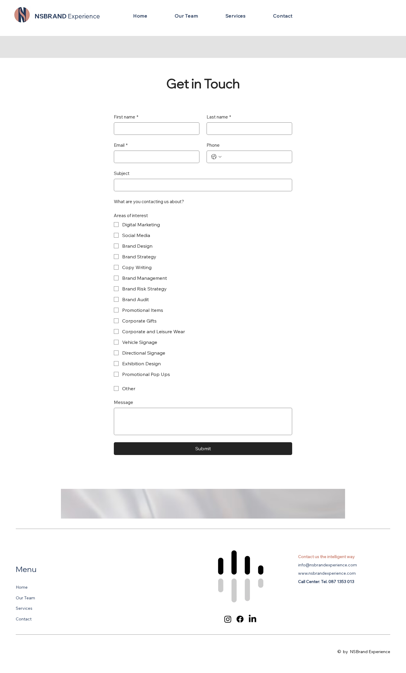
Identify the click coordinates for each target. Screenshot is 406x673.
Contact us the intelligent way (326, 556)
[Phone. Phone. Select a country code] (216, 156)
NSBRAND (67, 16)
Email (121, 145)
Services (24, 608)
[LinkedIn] (252, 619)
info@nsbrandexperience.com (327, 565)
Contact (24, 619)
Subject (122, 173)
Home (22, 587)
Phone (213, 145)
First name (126, 117)
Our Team (25, 598)
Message (123, 402)
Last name (219, 117)
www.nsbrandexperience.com (327, 573)
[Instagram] (227, 619)
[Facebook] (240, 619)
